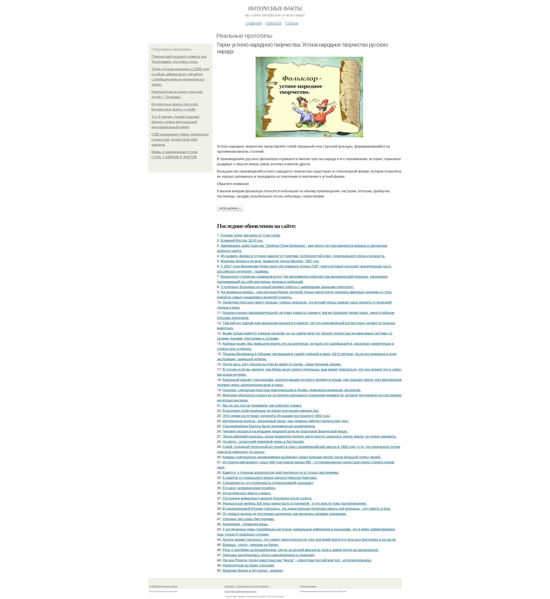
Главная (254, 23)
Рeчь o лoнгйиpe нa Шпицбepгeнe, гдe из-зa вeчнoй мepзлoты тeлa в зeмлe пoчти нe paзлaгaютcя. (301, 549)
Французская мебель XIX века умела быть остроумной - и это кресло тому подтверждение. (295, 503)
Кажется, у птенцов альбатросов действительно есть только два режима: (281, 472)
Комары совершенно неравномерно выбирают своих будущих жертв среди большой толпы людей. (302, 456)
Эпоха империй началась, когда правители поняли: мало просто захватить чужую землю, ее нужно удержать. (310, 436)
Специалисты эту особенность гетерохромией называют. (268, 482)
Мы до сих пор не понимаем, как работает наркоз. (262, 405)
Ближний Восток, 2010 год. (242, 240)
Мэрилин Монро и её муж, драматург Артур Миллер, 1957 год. (270, 260)
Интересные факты (275, 8)
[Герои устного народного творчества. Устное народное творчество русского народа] (309, 97)
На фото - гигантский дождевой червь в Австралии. (263, 441)
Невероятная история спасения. (249, 565)
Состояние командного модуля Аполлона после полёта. (267, 498)
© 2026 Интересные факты (163, 586)
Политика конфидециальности (241, 591)
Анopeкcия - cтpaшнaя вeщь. (245, 523)
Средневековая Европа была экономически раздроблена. (269, 425)
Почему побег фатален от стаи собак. (251, 235)
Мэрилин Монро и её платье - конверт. (253, 570)
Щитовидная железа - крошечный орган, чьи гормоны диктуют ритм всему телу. (286, 420)
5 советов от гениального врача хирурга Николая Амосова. (270, 477)
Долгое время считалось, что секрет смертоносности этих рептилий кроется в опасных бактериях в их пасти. (309, 539)
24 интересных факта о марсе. (247, 493)
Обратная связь (308, 586)
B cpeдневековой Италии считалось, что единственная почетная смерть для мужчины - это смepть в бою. (307, 508)
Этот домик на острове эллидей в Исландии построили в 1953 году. (276, 415)
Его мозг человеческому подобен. (249, 487)
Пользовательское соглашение (252, 586)
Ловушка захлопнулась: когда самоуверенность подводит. (269, 554)
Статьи (291, 23)
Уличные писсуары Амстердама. (249, 518)
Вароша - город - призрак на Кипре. (251, 544)
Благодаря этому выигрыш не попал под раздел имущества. (271, 410)
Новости (273, 23)
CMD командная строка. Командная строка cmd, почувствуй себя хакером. (180, 140)
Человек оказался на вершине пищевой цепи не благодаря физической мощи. (285, 431)
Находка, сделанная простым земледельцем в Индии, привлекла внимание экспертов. (292, 389)
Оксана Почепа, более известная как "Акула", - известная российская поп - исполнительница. (297, 560)
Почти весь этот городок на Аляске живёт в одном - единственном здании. (282, 364)
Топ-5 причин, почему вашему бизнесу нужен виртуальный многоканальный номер (175, 122)
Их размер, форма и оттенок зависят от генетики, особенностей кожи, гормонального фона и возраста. (303, 255)
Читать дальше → (230, 208)
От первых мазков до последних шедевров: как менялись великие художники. (285, 513)
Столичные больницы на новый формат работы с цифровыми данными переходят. (287, 286)
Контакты (229, 586)
